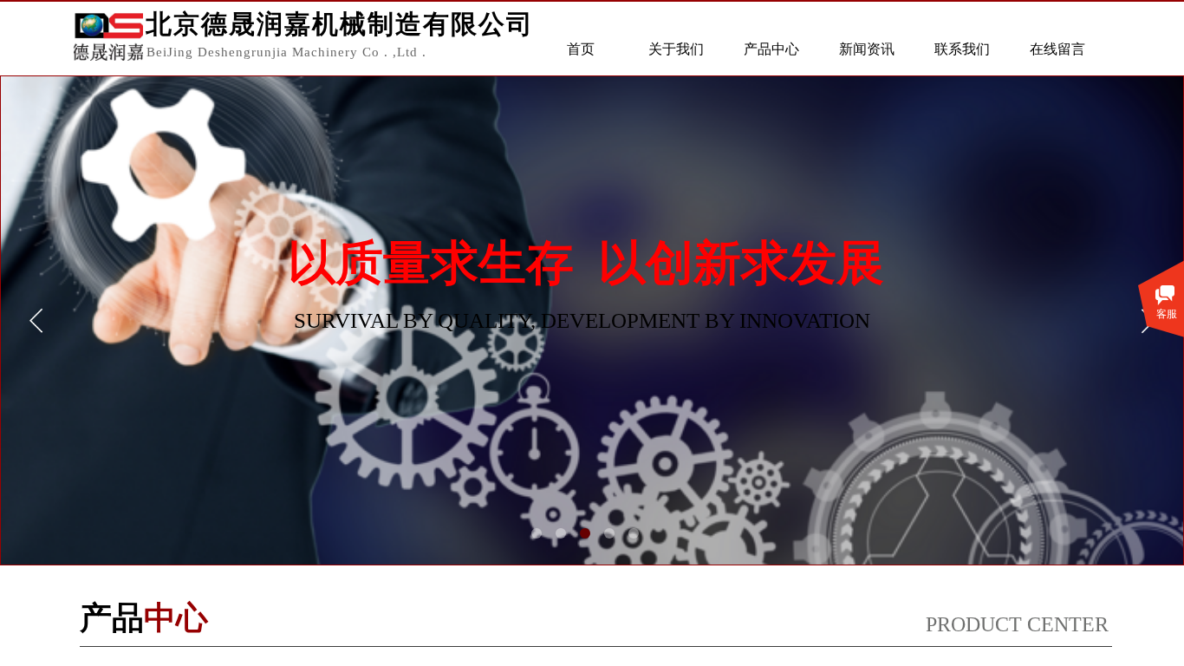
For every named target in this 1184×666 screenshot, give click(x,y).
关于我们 (676, 49)
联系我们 (962, 49)
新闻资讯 (867, 49)
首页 (581, 49)
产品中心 (771, 49)
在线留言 (1057, 49)
